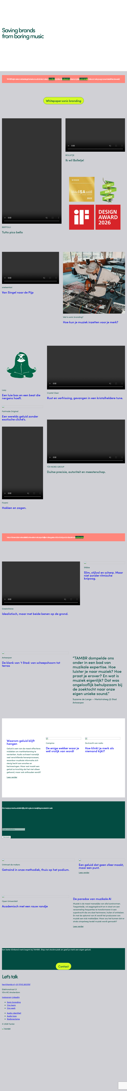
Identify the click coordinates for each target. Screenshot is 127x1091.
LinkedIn (16, 997)
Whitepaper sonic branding (63, 101)
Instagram (6, 997)
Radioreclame (13, 1019)
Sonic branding (14, 1002)
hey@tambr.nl (8, 984)
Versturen (6, 837)
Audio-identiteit (14, 1013)
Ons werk (11, 1008)
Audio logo (12, 1016)
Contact (63, 966)
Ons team (11, 1005)
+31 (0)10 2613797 (22, 984)
